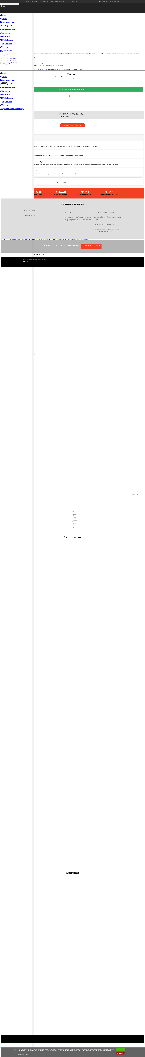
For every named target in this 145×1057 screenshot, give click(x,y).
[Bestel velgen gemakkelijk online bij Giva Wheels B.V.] (24, 263)
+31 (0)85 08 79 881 (115, 1)
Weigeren (120, 1053)
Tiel (73, 521)
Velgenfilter (76, 114)
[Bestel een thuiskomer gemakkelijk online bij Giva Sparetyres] (27, 263)
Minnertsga (74, 515)
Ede (73, 511)
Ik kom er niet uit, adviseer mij (73, 125)
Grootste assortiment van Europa (62, 1)
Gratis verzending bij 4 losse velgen (46, 1)
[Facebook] (1, 51)
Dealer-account (74, 1)
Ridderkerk (74, 518)
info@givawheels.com (8, 64)
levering (44, 69)
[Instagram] (2, 51)
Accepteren (121, 1049)
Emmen (74, 512)
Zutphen (74, 523)
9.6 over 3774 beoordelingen (31, 1)
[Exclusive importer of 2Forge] (53, 239)
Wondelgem (74, 528)
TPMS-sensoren (120, 53)
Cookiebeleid (27, 1054)
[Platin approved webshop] (67, 239)
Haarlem (74, 514)
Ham (73, 527)
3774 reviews (33, 215)
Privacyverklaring (21, 1054)
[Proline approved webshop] (38, 239)
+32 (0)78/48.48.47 (103, 1)
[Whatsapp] (3, 51)
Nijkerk (74, 517)
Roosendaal (74, 520)
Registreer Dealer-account (91, 245)
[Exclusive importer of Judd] (81, 239)
